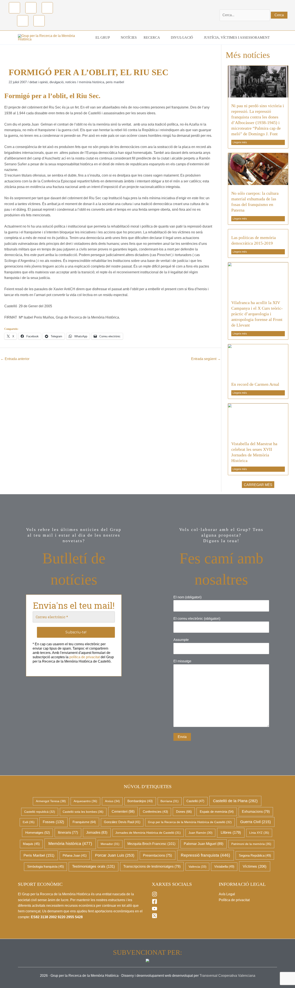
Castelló (195, 801)
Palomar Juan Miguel (203, 844)
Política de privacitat (234, 900)
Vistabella (224, 866)
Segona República (255, 855)
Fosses (53, 822)
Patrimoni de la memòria (251, 844)
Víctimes (254, 866)
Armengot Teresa (51, 801)
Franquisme (84, 822)
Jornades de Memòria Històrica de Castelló (148, 832)
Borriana (169, 801)
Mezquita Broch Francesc (151, 844)
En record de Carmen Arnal (255, 384)
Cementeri (123, 811)
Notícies (70, 82)
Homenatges (37, 832)
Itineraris (68, 832)
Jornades (96, 832)
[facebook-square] (154, 903)
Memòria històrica (91, 82)
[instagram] (154, 895)
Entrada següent (206, 359)
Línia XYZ (259, 832)
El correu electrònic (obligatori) (196, 618)
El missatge (182, 661)
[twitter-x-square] (154, 917)
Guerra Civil (255, 822)
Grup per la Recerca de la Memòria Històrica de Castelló (190, 822)
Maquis (31, 844)
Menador (110, 844)
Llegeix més (240, 142)
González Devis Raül (122, 822)
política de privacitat (84, 657)
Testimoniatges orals (93, 866)
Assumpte (181, 640)
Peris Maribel (115, 82)
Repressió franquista (205, 855)
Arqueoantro (85, 801)
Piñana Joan (75, 855)
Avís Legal (227, 894)
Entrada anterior (14, 359)
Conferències (155, 811)
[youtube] (154, 910)
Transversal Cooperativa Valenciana (227, 975)
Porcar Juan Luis (114, 855)
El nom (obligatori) (187, 597)
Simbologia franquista (45, 866)
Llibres (231, 832)
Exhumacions (256, 811)
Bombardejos (140, 801)
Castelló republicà (39, 811)
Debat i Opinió (38, 82)
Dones (184, 811)
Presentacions (157, 855)
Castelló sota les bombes (83, 811)
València (197, 866)
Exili (29, 822)
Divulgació (56, 82)
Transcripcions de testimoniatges (152, 866)
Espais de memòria (217, 811)
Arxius (112, 801)
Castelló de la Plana (235, 801)
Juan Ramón (201, 832)
